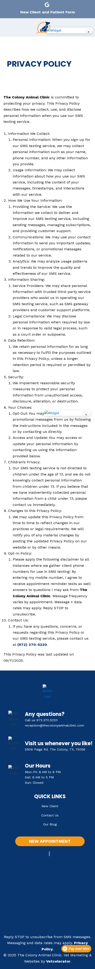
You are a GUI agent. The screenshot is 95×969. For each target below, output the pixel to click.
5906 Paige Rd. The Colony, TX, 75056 (55, 749)
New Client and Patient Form (47, 12)
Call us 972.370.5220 (41, 720)
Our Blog (50, 824)
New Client (50, 806)
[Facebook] (38, 4)
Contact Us (50, 815)
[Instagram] (57, 4)
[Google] (47, 4)
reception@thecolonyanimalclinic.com (54, 725)
